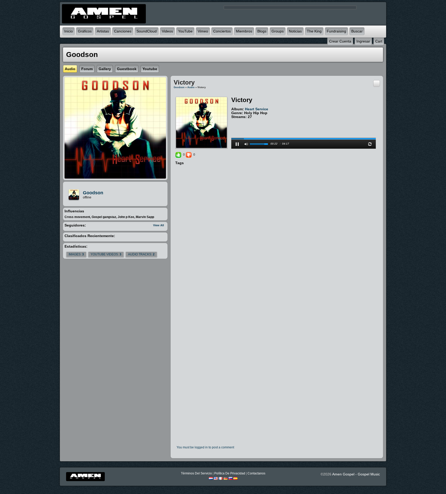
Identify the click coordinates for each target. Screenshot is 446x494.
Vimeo (203, 31)
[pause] (237, 144)
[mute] (246, 144)
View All (158, 225)
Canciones (122, 31)
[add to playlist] (376, 83)
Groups (278, 31)
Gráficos (85, 31)
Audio (191, 87)
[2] (235, 121)
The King (314, 31)
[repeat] (370, 144)
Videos (167, 31)
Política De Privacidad (229, 473)
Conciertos (222, 31)
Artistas (103, 31)
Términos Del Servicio (196, 473)
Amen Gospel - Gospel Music (356, 474)
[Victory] (201, 122)
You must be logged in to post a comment (205, 447)
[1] (233, 121)
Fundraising (336, 31)
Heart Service (256, 109)
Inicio (68, 31)
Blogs (261, 31)
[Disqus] (276, 236)
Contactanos (256, 473)
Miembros (244, 31)
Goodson (93, 192)
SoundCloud (147, 31)
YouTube (185, 31)
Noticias (295, 31)
